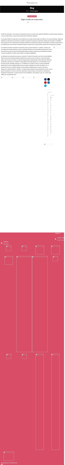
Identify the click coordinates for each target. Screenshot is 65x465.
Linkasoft (12, 463)
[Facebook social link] (45, 79)
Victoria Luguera (34, 11)
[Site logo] (32, 2)
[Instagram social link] (58, 236)
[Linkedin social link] (48, 82)
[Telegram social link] (45, 85)
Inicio (27, 11)
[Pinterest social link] (45, 82)
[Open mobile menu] (1, 3)
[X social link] (48, 79)
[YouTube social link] (60, 236)
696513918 (6, 244)
